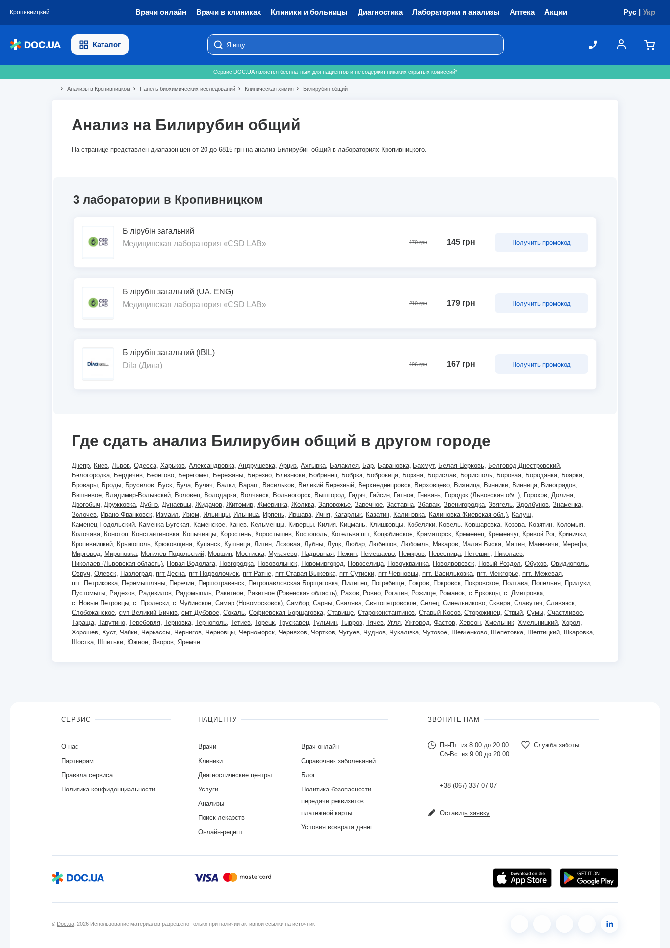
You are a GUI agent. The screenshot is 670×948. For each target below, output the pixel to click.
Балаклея (344, 465)
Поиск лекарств (221, 817)
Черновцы (220, 632)
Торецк (265, 622)
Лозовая (288, 544)
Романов (452, 593)
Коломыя (569, 524)
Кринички (572, 534)
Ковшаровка (482, 524)
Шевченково (469, 632)
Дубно (149, 504)
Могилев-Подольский (172, 553)
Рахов (350, 593)
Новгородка (236, 563)
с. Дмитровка (523, 593)
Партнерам (77, 760)
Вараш (248, 485)
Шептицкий (543, 632)
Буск (165, 485)
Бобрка (351, 475)
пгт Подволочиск (214, 573)
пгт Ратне (257, 573)
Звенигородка (464, 504)
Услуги (208, 789)
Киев (101, 465)
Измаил (167, 514)
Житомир (239, 504)
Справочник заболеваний (338, 760)
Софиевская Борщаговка (286, 612)
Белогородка (91, 475)
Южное (137, 642)
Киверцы (301, 524)
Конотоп (116, 534)
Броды (111, 485)
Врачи (207, 746)
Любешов (383, 544)
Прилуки (577, 583)
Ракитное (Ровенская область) (292, 593)
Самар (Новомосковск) (249, 602)
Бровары (85, 485)
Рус (629, 12)
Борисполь (476, 475)
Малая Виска (481, 544)
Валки (226, 485)
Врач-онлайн (320, 746)
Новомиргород (322, 563)
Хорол (571, 622)
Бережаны (228, 475)
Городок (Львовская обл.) (482, 495)
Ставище (340, 612)
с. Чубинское (192, 602)
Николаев (508, 553)
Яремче (189, 642)
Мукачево (282, 553)
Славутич (528, 602)
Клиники (210, 760)
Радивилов (155, 593)
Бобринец (323, 475)
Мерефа (574, 544)
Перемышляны (143, 583)
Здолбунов (532, 504)
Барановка (393, 465)
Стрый (513, 612)
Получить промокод (541, 242)
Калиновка (409, 514)
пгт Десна (170, 573)
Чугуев (349, 632)
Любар (355, 544)
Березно (259, 475)
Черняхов (293, 632)
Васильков (278, 485)
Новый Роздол (499, 563)
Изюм (190, 514)
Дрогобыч (86, 504)
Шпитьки (110, 642)
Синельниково (464, 602)
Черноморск (257, 632)
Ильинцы (216, 514)
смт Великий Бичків (148, 612)
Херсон (470, 622)
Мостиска (250, 553)
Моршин (220, 553)
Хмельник (499, 622)
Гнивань (429, 495)
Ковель (450, 524)
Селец (429, 602)
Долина (562, 495)
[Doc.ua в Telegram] (564, 924)
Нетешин (477, 553)
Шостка (83, 642)
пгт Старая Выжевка (305, 573)
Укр (649, 12)
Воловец (187, 495)
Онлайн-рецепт (220, 832)
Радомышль (194, 593)
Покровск (447, 583)
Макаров (445, 544)
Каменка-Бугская (164, 524)
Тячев (375, 622)
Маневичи (543, 544)
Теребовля (144, 622)
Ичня (322, 514)
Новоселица (366, 563)
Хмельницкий (538, 622)
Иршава (299, 514)
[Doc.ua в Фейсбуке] (519, 924)
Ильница (246, 514)
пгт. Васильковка (447, 573)
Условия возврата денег (337, 827)
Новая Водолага (191, 563)
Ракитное (229, 593)
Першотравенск (221, 583)
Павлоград (136, 573)
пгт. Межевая (542, 573)
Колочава (86, 534)
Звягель (501, 504)
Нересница (445, 553)
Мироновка (120, 553)
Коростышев (273, 534)
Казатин (377, 514)
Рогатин (396, 593)
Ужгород (417, 622)
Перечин (181, 583)
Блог (308, 775)
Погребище (387, 583)
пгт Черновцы (398, 573)
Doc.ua (65, 924)
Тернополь (211, 622)
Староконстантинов (386, 612)
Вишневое (87, 495)
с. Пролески (151, 602)
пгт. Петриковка (95, 583)
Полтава (515, 583)
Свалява (348, 602)
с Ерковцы (484, 593)
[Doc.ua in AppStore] (522, 878)
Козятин (540, 524)
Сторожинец (482, 612)
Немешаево (378, 553)
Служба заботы (556, 745)
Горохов (535, 495)
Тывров (351, 622)
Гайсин (380, 495)
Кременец (469, 534)
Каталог (107, 44)
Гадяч (357, 495)
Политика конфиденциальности (108, 789)
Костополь (311, 534)
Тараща (83, 622)
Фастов (444, 622)
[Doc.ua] (35, 45)
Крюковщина (173, 544)
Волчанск (254, 495)
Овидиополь (569, 563)
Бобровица (382, 475)
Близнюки (290, 475)
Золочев (84, 514)
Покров (418, 583)
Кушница (237, 544)
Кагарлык (348, 514)
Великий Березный (326, 485)
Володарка (220, 495)
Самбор (297, 602)
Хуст (109, 632)
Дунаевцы (176, 504)
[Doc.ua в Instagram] (542, 924)
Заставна (400, 504)
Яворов (163, 642)
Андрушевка (256, 465)
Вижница (467, 485)
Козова (514, 524)
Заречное (369, 504)
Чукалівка (404, 632)
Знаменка (567, 504)
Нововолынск (277, 563)
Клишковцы (386, 524)
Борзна (412, 475)
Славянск (560, 602)
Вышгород (329, 495)
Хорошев (85, 632)
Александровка (211, 465)
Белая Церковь (461, 465)
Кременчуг (503, 534)
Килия (327, 524)
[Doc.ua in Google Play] (589, 878)
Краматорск (433, 534)
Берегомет (193, 475)
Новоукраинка (408, 563)
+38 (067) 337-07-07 (468, 785)
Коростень (235, 534)
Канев (238, 524)
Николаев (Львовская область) (117, 563)
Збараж (429, 504)
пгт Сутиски (356, 573)
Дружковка (120, 504)
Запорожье (334, 504)
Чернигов (188, 632)
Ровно (372, 593)
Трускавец (294, 622)
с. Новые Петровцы (100, 602)
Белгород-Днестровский (524, 465)
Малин (515, 544)
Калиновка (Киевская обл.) (468, 514)
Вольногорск (291, 495)
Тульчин (325, 622)
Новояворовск (453, 563)
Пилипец (354, 583)
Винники (496, 485)
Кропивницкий (92, 544)
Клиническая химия (265, 89)
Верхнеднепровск (384, 485)
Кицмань (352, 524)
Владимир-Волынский (138, 495)
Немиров (412, 553)
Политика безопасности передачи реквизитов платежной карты (336, 801)
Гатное (403, 495)
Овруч (81, 573)
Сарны (322, 602)
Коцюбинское (392, 534)
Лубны (313, 544)
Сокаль (234, 612)
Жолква (302, 504)
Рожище (424, 593)
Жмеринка (272, 504)
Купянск (208, 544)
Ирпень (273, 514)
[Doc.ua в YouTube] (587, 924)
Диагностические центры (235, 775)
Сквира (499, 602)
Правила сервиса (87, 775)
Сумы (535, 612)
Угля (394, 622)
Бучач (204, 485)
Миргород (86, 553)
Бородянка (541, 475)
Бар (368, 465)
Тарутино (111, 622)
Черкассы (155, 632)
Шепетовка (507, 632)
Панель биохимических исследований (183, 89)
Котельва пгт (350, 534)
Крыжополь (134, 544)
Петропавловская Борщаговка (293, 583)
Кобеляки (421, 524)
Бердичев (128, 475)
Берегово (160, 475)
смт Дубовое (200, 612)
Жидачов (208, 504)
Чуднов (374, 632)
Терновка (177, 622)
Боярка (571, 475)
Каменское (209, 524)
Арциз (288, 465)
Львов (121, 465)
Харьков (172, 465)
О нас (69, 746)
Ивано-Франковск (126, 514)
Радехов (122, 593)
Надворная (317, 553)
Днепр (81, 465)
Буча (183, 485)
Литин (263, 544)
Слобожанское (93, 612)
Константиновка (155, 534)
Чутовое (435, 632)
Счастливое (565, 612)
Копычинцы (199, 534)
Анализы (211, 803)
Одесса (145, 465)
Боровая (508, 475)
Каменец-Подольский (103, 524)
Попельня (546, 583)
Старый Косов (440, 612)
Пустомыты (88, 593)
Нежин (347, 553)
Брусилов (139, 485)
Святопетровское (390, 602)
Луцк (334, 544)
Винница (524, 485)
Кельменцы (267, 524)
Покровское (481, 583)
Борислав (441, 475)
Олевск (105, 573)
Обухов (536, 563)
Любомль (415, 544)
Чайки (128, 632)
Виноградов (558, 485)
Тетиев (241, 622)
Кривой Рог (538, 534)
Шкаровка (578, 632)
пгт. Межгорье (497, 573)
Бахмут (424, 465)
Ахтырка (313, 465)
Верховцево (432, 485)
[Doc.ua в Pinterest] (609, 924)
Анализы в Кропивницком (94, 89)
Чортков (323, 632)
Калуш (521, 514)
